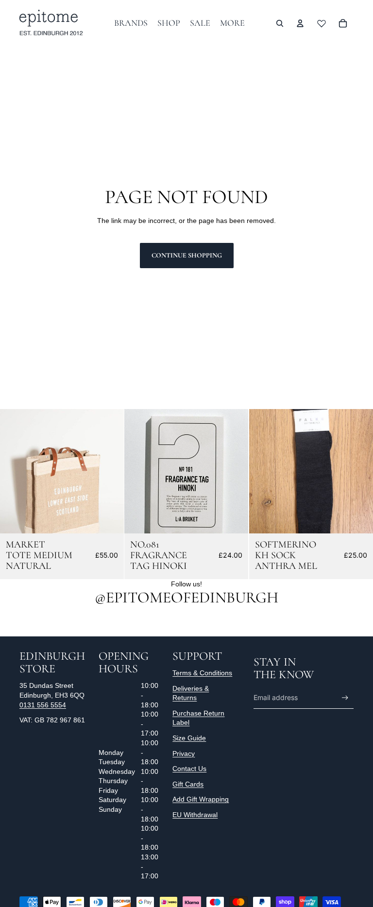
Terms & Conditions (202, 673)
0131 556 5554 (42, 705)
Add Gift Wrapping (200, 799)
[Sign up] (345, 697)
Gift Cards (187, 784)
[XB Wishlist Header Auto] (321, 23)
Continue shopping (187, 255)
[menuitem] (232, 23)
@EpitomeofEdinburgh (186, 597)
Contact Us (189, 768)
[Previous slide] (14, 471)
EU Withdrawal (195, 815)
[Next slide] (109, 471)
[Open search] (279, 23)
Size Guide (189, 738)
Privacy (183, 753)
